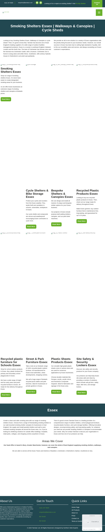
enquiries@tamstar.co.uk (25, 2)
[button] (99, 13)
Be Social (42, 516)
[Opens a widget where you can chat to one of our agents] (92, 522)
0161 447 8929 (8, 3)
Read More (6, 99)
